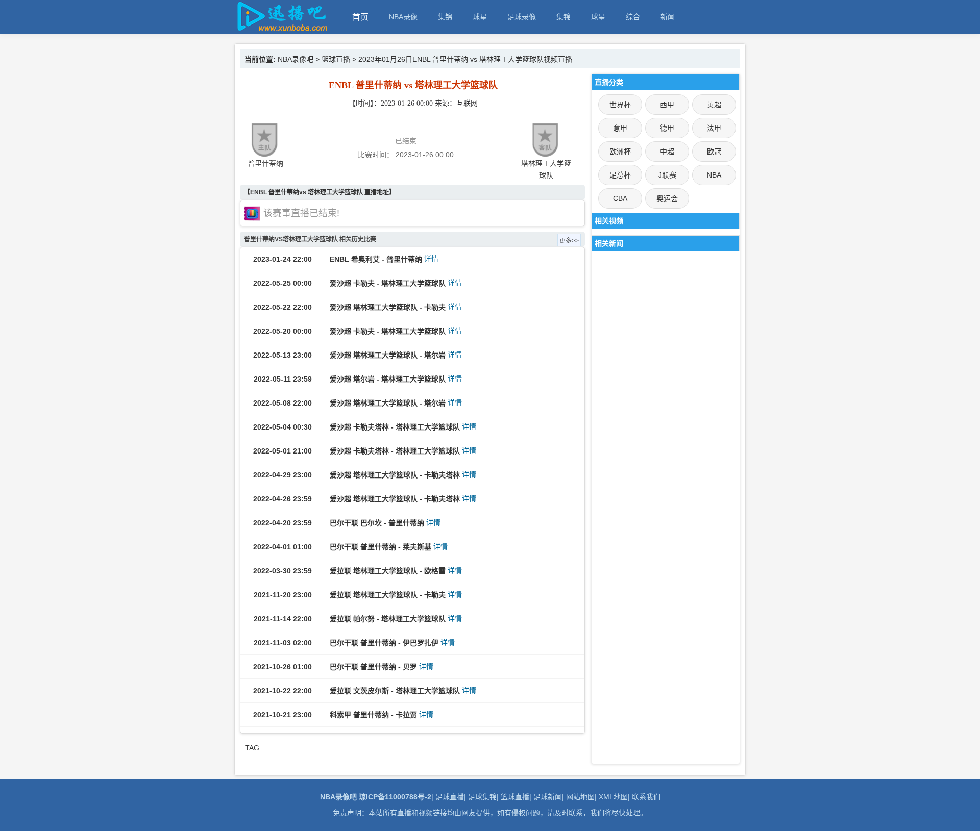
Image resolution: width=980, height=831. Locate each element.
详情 (431, 259)
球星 (480, 17)
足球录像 (521, 17)
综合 (633, 17)
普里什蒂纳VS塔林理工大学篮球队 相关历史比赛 (310, 239)
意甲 (620, 128)
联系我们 (646, 797)
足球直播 (449, 797)
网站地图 (580, 797)
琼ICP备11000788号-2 (395, 797)
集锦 (445, 17)
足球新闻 (547, 797)
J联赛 (667, 175)
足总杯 (620, 175)
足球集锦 (482, 797)
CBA (620, 198)
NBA (714, 175)
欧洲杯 (620, 151)
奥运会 (667, 198)
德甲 (667, 128)
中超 (667, 151)
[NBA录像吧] (281, 29)
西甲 (667, 104)
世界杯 (620, 104)
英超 (714, 104)
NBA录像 (403, 17)
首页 (360, 17)
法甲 (714, 128)
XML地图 (613, 797)
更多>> (569, 240)
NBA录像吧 (295, 59)
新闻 (667, 17)
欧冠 (714, 151)
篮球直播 (336, 59)
